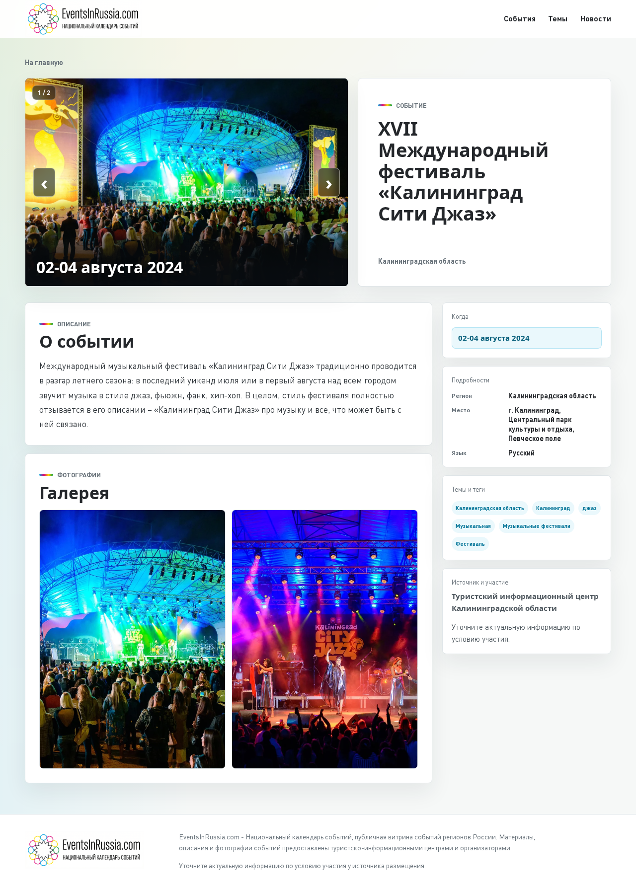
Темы (557, 18)
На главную (44, 62)
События (520, 18)
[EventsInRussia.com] (89, 18)
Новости (595, 18)
